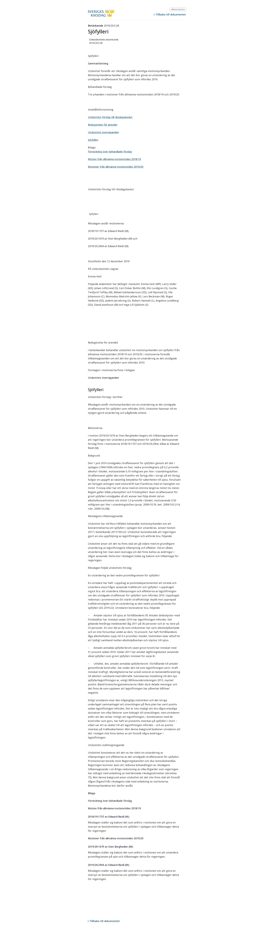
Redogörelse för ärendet (102, 124)
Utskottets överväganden (103, 132)
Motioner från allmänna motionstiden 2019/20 (115, 166)
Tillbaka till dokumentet (171, 14)
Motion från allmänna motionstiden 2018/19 (114, 159)
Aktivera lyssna (178, 9)
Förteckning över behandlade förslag (110, 151)
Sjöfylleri (93, 140)
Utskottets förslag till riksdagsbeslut (110, 117)
